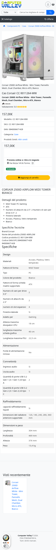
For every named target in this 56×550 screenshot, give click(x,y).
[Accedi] (48, 4)
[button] (22, 106)
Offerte (50, 19)
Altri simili (22, 139)
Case (24, 26)
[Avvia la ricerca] (50, 12)
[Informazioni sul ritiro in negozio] (33, 163)
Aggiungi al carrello (29, 177)
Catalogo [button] (7, 19)
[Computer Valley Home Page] (11, 4)
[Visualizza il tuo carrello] (53, 4)
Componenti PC (13, 26)
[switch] (6, 546)
